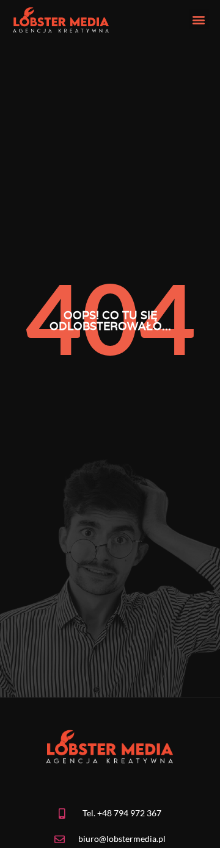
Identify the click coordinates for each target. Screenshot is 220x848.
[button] (199, 19)
